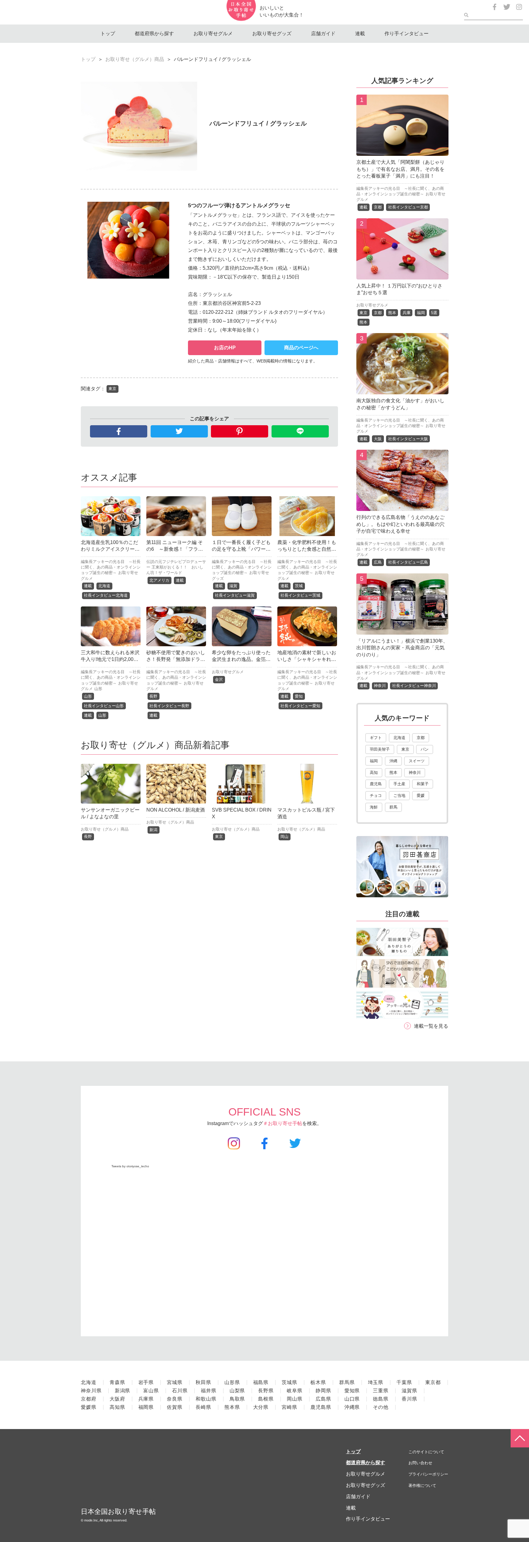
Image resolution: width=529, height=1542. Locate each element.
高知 (374, 772)
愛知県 (352, 1390)
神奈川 (380, 685)
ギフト (376, 737)
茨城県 (289, 1382)
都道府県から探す (154, 33)
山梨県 (237, 1390)
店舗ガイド (323, 33)
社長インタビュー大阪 (408, 439)
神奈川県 (91, 1390)
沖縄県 (352, 1407)
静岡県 (323, 1390)
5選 (434, 312)
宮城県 (174, 1382)
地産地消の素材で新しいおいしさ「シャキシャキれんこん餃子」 (306, 659)
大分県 (261, 1407)
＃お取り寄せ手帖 (282, 1123)
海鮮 (374, 807)
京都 (378, 207)
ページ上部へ (520, 1438)
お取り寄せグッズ (271, 33)
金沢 (219, 679)
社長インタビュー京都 (408, 207)
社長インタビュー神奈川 (414, 685)
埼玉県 (376, 1382)
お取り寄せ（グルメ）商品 (134, 59)
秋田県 (203, 1382)
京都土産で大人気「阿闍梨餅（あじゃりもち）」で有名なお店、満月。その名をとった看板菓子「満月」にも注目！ (400, 168)
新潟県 (122, 1390)
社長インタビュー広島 (408, 562)
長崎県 (203, 1407)
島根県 (266, 1398)
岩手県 (146, 1382)
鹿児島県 (320, 1407)
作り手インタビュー (407, 33)
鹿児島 (376, 784)
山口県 (352, 1398)
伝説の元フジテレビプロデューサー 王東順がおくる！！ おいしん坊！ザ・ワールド (176, 567)
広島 (378, 562)
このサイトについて (426, 1452)
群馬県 (347, 1382)
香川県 (409, 1398)
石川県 (180, 1390)
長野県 (266, 1390)
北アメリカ (159, 580)
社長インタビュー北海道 (106, 595)
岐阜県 (294, 1390)
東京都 (433, 1382)
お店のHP (225, 347)
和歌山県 (206, 1398)
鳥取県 (237, 1398)
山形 (98, 688)
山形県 (232, 1382)
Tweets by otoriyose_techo (130, 1166)
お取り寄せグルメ (213, 33)
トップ (107, 33)
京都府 (88, 1398)
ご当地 (399, 795)
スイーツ (417, 761)
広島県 (323, 1398)
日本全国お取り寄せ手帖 (118, 1511)
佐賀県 (174, 1407)
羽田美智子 (380, 749)
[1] (402, 151)
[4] (402, 506)
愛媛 (421, 795)
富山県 (151, 1390)
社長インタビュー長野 (169, 705)
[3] (402, 389)
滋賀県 (409, 1390)
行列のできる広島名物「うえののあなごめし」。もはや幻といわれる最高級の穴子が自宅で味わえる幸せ (400, 524)
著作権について (422, 1485)
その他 (380, 1407)
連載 (360, 33)
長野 (153, 696)
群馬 (393, 807)
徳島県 (380, 1398)
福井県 (208, 1390)
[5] (402, 629)
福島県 (261, 1382)
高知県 (117, 1407)
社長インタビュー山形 (104, 705)
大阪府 (117, 1398)
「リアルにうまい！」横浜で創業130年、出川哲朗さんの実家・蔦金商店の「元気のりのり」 (402, 647)
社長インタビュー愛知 (300, 705)
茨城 (299, 585)
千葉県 (404, 1382)
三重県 (380, 1390)
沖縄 (393, 761)
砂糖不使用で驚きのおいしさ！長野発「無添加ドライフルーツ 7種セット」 (175, 659)
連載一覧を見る (431, 1026)
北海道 (104, 585)
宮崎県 (289, 1407)
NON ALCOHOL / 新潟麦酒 (175, 809)
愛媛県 (88, 1407)
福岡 (421, 312)
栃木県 (318, 1382)
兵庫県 (146, 1398)
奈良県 (174, 1398)
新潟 (153, 829)
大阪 (378, 439)
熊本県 (232, 1407)
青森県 (117, 1382)
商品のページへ (301, 347)
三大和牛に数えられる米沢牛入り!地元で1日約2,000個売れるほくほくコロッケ (110, 659)
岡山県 (294, 1398)
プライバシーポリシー (428, 1474)
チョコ (376, 795)
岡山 (284, 836)
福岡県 (146, 1407)
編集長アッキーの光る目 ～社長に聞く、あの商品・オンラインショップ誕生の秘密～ (111, 567)
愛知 (299, 696)
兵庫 (407, 312)
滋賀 (233, 585)
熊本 (392, 312)
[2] (402, 274)
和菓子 (423, 784)
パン (425, 749)
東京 (112, 388)
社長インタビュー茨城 (300, 595)
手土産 (399, 784)
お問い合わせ (420, 1463)
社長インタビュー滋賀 (235, 595)
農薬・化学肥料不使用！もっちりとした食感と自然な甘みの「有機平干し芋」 (306, 549)
